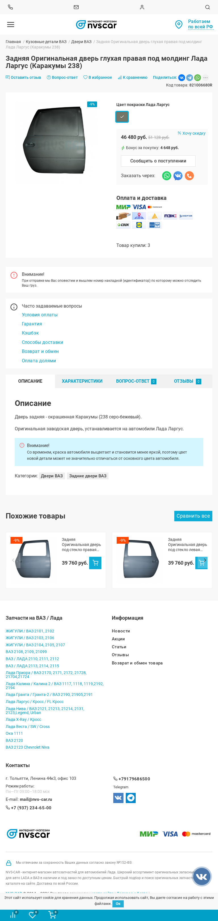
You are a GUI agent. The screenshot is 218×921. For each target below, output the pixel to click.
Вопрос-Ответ (133, 381)
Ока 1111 (14, 733)
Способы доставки (42, 342)
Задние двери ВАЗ (87, 476)
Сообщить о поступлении (158, 161)
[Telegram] (189, 77)
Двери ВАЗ (81, 41)
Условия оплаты (40, 314)
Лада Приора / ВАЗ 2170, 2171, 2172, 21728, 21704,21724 (46, 675)
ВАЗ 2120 (14, 740)
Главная (13, 41)
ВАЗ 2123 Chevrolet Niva (27, 747)
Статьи (119, 647)
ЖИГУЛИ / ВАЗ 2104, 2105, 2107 (35, 645)
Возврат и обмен (40, 351)
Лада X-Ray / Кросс (23, 719)
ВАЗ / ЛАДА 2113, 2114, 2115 (32, 666)
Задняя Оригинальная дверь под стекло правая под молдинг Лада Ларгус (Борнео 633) (81, 544)
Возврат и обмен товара (137, 663)
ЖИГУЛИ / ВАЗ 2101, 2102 (30, 631)
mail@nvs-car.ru (36, 799)
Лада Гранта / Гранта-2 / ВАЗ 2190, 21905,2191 (49, 694)
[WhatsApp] (197, 77)
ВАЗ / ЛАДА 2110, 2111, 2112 (32, 659)
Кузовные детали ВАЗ (46, 41)
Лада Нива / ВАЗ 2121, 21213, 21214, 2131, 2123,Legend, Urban (45, 711)
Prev (13, 560)
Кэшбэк (30, 333)
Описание (30, 381)
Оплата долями (39, 360)
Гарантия (32, 324)
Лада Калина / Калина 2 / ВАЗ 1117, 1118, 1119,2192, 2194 (55, 686)
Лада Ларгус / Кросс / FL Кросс (35, 702)
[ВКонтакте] (181, 77)
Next (205, 560)
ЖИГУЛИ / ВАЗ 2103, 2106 (30, 638)
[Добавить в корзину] (95, 563)
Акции (118, 639)
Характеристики (82, 381)
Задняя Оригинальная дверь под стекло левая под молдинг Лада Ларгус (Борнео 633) (187, 544)
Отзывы (184, 381)
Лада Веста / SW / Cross (28, 727)
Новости (121, 631)
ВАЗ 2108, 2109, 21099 (26, 652)
